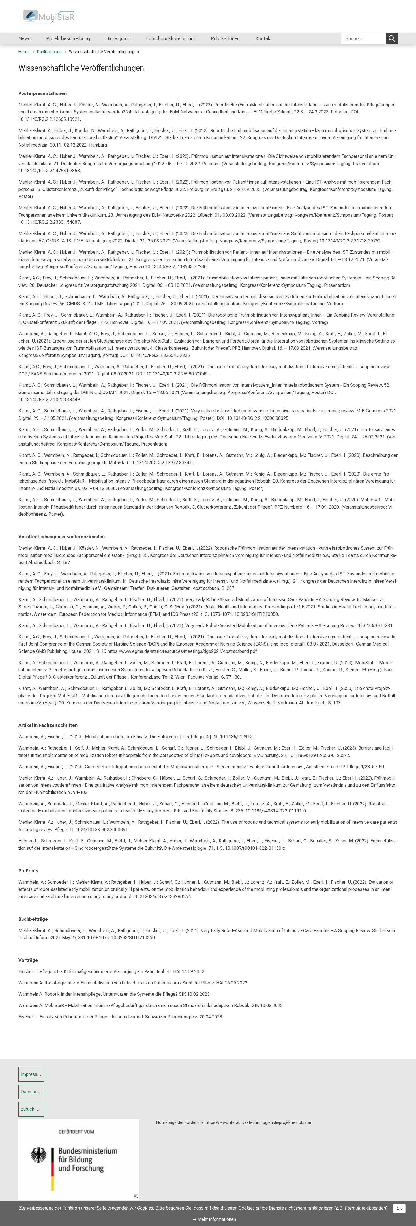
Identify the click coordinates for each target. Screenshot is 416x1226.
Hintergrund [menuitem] (118, 38)
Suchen (392, 38)
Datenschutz (32, 1091)
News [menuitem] (24, 38)
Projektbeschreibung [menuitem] (68, 38)
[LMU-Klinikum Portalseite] (52, 16)
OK (399, 1208)
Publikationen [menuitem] (225, 38)
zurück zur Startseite (32, 1109)
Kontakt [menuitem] (263, 38)
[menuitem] (245, 38)
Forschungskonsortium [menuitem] (170, 38)
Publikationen (49, 52)
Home (24, 52)
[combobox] (369, 38)
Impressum (32, 1074)
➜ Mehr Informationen (214, 1219)
